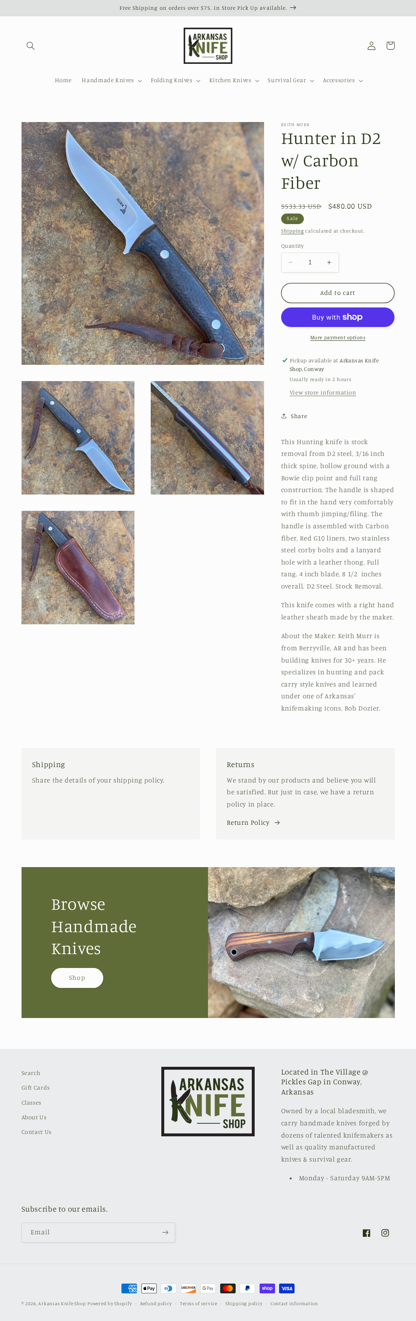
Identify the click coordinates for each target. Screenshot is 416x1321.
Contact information (294, 1303)
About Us (34, 1117)
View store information (323, 392)
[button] (31, 45)
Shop (77, 977)
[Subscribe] (165, 1233)
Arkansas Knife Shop (62, 1303)
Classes (31, 1102)
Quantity (292, 245)
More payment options (338, 337)
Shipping (292, 231)
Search (31, 1072)
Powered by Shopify (109, 1303)
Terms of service (198, 1303)
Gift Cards (36, 1087)
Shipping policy (243, 1303)
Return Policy (248, 822)
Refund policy (156, 1303)
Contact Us (37, 1131)
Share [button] (299, 415)
